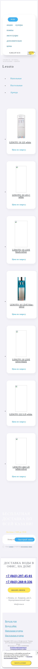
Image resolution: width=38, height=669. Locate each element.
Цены (9, 46)
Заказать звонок (18, 590)
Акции (10, 25)
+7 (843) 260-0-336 (19, 582)
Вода (13, 19)
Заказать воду (31, 52)
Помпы (10, 30)
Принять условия (20, 663)
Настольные (16, 85)
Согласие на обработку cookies (18, 649)
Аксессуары (12, 35)
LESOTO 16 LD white (20, 142)
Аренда (14, 92)
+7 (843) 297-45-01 (19, 576)
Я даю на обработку (19, 546)
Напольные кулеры (14, 631)
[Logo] (19, 4)
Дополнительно (14, 40)
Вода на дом (11, 621)
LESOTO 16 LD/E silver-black (21, 360)
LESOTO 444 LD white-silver (21, 468)
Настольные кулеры (14, 635)
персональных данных (26, 546)
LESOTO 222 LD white (20, 414)
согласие (11, 546)
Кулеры (19, 25)
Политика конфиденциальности (18, 647)
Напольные (16, 78)
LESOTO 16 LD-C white (21, 196)
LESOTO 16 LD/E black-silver (21, 251)
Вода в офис (11, 626)
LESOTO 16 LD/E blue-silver (21, 306)
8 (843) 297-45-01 (14, 53)
